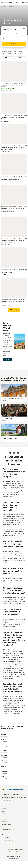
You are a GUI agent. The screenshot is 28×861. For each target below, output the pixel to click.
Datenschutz (19, 854)
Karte (8, 58)
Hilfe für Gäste (5, 822)
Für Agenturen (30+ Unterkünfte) (10, 840)
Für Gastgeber (5, 837)
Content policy (10, 856)
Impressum (8, 854)
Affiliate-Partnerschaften (8, 829)
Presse (3, 827)
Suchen (14, 44)
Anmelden (16, 2)
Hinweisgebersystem (14, 858)
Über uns (4, 811)
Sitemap (18, 856)
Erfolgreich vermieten (6, 2)
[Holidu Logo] (12, 789)
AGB (14, 854)
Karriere (4, 808)
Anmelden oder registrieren (8, 359)
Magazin (4, 813)
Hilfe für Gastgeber (6, 824)
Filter (21, 58)
